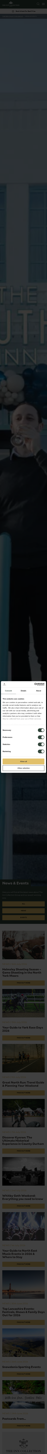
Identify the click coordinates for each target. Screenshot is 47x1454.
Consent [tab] (8, 691)
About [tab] (38, 691)
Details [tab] (23, 691)
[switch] (41, 737)
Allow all (23, 761)
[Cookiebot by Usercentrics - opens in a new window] (34, 684)
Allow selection (23, 768)
